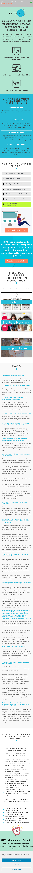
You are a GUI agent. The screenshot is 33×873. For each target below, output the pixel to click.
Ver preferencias (16, 869)
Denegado (16, 865)
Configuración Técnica (14, 184)
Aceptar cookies (16, 860)
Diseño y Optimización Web (16, 189)
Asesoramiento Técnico (15, 173)
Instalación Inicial (13, 178)
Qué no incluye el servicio (15, 199)
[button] (16, 173)
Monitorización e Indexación (16, 194)
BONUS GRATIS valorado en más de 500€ (16, 204)
